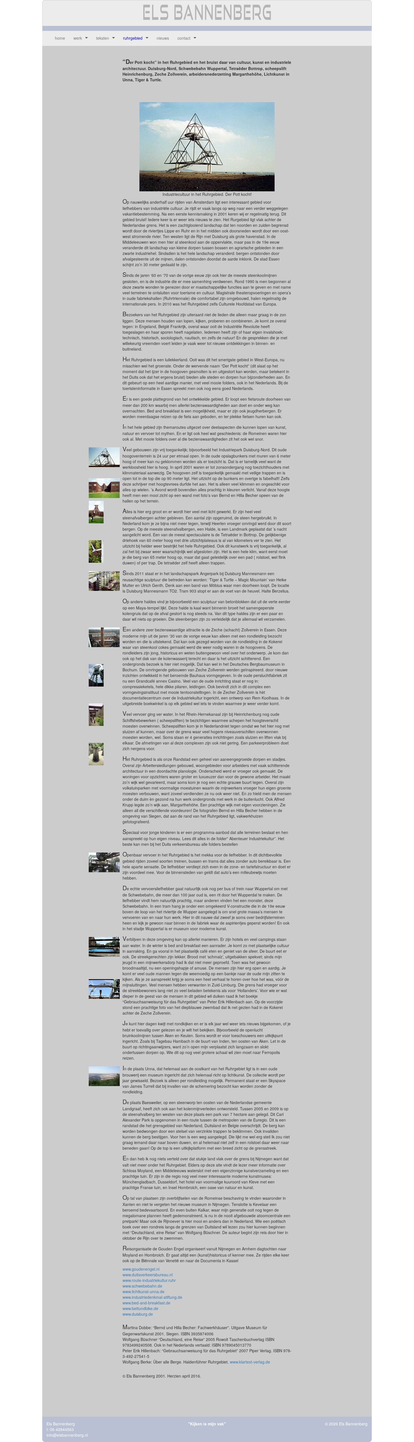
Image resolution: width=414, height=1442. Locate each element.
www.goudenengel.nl (141, 1269)
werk (78, 38)
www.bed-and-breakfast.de (146, 1303)
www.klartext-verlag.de (250, 1362)
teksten (102, 38)
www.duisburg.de (138, 1314)
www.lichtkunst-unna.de (143, 1291)
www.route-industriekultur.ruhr (149, 1280)
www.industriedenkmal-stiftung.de (152, 1297)
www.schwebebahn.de (142, 1286)
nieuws (163, 38)
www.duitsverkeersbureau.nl (148, 1274)
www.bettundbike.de (140, 1308)
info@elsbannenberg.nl (67, 1435)
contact (183, 38)
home (60, 38)
